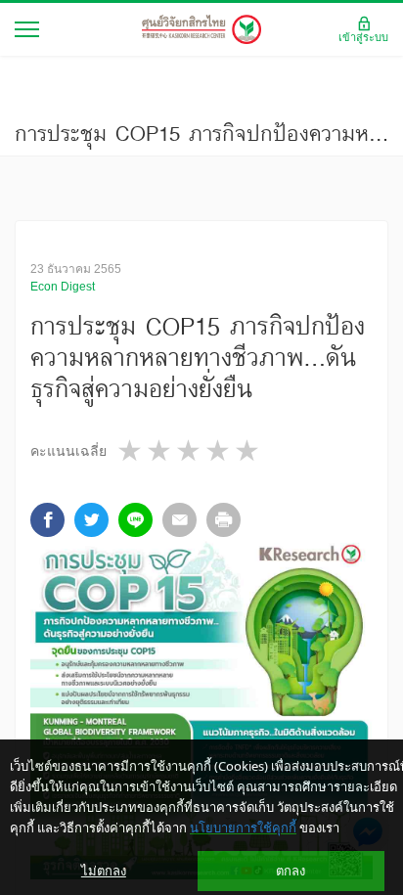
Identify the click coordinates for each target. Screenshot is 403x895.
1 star (131, 450)
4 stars (219, 450)
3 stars (189, 450)
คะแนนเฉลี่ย (68, 451)
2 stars (160, 450)
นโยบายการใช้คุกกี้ (243, 827)
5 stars (248, 450)
